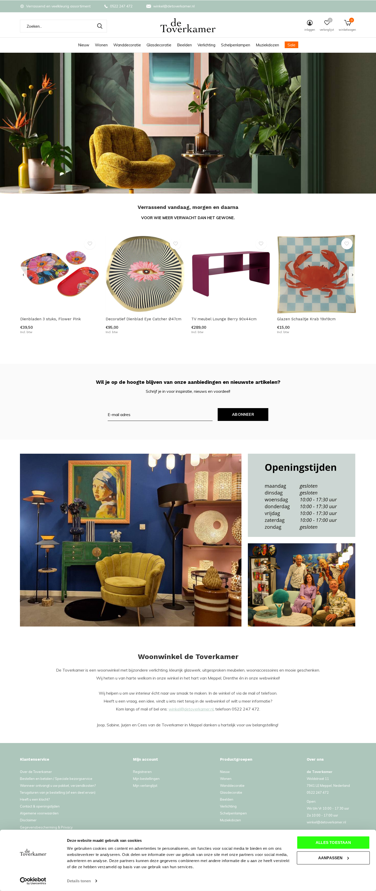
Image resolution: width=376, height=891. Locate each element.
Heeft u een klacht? (35, 799)
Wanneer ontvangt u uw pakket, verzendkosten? (58, 785)
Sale (291, 45)
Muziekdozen (267, 45)
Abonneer (243, 414)
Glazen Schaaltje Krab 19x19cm (306, 319)
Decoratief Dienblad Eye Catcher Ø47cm (143, 319)
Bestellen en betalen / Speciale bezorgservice (56, 779)
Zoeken (100, 26)
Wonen (101, 45)
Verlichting (206, 45)
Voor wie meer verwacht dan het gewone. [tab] (188, 217)
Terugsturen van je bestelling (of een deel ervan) (57, 792)
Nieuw (83, 45)
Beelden (184, 45)
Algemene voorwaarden (39, 813)
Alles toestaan (333, 842)
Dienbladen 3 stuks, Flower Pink (50, 319)
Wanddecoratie (127, 45)
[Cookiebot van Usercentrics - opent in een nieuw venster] (33, 881)
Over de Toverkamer (36, 772)
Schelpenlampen (235, 45)
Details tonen (79, 881)
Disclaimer (28, 820)
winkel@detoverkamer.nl (191, 709)
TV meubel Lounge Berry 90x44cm (224, 319)
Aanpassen (330, 857)
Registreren (142, 772)
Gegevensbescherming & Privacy (46, 827)
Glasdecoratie (159, 45)
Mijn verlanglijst (145, 785)
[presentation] (23, 275)
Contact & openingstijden (40, 806)
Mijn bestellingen (146, 779)
